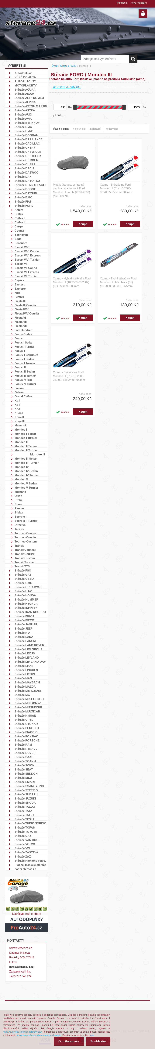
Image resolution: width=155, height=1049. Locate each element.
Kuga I (19, 412)
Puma (18, 504)
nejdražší (95, 128)
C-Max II (20, 222)
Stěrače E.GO (24, 197)
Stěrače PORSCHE (27, 740)
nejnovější (112, 128)
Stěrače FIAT (23, 201)
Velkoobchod (128, 86)
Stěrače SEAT (24, 769)
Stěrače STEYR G (26, 790)
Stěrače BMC (23, 126)
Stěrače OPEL (24, 719)
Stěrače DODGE (25, 189)
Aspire (19, 209)
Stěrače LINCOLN (26, 669)
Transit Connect (25, 549)
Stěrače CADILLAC (27, 143)
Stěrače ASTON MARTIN (31, 106)
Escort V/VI (22, 247)
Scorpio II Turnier (26, 520)
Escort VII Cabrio (26, 267)
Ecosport (21, 242)
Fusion (19, 387)
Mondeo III (37, 454)
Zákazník (41, 86)
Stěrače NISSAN (25, 715)
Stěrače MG (22, 694)
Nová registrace (139, 3)
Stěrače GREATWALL (29, 586)
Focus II (20, 350)
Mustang (20, 491)
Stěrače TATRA (25, 814)
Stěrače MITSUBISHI (28, 707)
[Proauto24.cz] (26, 916)
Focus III (20, 367)
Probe (18, 499)
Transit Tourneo (25, 562)
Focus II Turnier (25, 363)
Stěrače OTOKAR (26, 723)
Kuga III (20, 421)
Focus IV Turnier (25, 383)
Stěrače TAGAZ (25, 806)
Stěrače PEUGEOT (27, 727)
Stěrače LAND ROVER (29, 645)
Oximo (94, 86)
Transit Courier (24, 553)
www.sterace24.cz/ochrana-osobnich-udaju (39, 1035)
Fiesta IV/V (22, 309)
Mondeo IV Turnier (27, 475)
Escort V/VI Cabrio (27, 251)
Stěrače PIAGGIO (26, 732)
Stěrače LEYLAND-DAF (30, 661)
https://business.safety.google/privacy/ (22, 1032)
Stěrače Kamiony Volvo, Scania (30, 860)
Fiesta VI (20, 317)
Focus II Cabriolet (26, 354)
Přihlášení (122, 3)
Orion (18, 495)
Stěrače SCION (24, 765)
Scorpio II (21, 516)
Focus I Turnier (24, 346)
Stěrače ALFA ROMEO (29, 97)
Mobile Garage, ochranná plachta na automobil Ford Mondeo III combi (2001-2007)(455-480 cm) (71, 190)
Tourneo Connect (26, 533)
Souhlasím (98, 1041)
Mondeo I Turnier (26, 437)
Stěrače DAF (23, 176)
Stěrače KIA (22, 632)
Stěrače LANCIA (25, 640)
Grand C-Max (23, 396)
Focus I (19, 338)
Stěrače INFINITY (26, 607)
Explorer (20, 288)
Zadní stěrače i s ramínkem (25, 868)
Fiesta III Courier (25, 305)
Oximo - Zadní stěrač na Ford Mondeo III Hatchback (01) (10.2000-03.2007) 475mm (118, 282)
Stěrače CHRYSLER (28, 155)
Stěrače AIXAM (24, 93)
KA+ (17, 408)
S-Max (19, 512)
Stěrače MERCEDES (28, 690)
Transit (19, 545)
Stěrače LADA (24, 636)
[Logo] (31, 22)
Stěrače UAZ (23, 835)
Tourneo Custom (26, 541)
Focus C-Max (23, 334)
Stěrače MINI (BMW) (28, 703)
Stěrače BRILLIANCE (29, 139)
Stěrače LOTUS (25, 674)
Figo (17, 292)
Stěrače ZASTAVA (26, 852)
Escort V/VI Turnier (27, 259)
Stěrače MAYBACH (27, 682)
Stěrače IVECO (24, 620)
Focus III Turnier (25, 375)
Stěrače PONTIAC (26, 736)
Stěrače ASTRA (25, 110)
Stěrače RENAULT (27, 748)
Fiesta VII (21, 321)
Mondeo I (21, 429)
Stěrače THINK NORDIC (30, 823)
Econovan (21, 234)
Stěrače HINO (24, 591)
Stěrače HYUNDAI (26, 603)
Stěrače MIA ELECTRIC (30, 698)
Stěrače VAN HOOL (27, 839)
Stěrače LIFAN (24, 665)
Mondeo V (21, 479)
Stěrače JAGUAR (26, 624)
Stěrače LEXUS (25, 653)
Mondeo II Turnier (26, 450)
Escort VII (21, 263)
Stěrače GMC (23, 582)
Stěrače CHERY (25, 147)
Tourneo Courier (25, 537)
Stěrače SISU (23, 777)
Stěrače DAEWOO (27, 172)
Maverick (20, 425)
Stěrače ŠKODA (25, 802)
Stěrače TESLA (25, 819)
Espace (19, 280)
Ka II (17, 404)
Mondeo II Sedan (26, 446)
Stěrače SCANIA (25, 761)
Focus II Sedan (24, 358)
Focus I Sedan (24, 342)
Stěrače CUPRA (25, 164)
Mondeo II (21, 441)
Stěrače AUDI (23, 114)
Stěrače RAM (23, 744)
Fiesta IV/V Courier (27, 313)
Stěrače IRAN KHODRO (30, 611)
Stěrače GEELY (25, 578)
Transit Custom (25, 557)
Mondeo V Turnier (26, 487)
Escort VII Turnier (26, 276)
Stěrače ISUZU (24, 615)
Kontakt (81, 86)
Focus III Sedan (25, 371)
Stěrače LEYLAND (27, 657)
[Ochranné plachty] (26, 878)
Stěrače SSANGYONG (29, 785)
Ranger (19, 508)
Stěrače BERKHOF (27, 122)
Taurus (19, 528)
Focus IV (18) (23, 379)
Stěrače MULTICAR (27, 711)
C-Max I (20, 218)
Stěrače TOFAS (25, 827)
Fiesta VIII (21, 325)
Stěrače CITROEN (26, 159)
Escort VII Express (27, 271)
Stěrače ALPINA (25, 101)
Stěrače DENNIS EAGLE (31, 184)
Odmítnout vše (68, 1041)
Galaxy (19, 392)
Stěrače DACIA (24, 168)
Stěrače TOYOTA (26, 831)
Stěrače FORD (24, 205)
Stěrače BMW (24, 130)
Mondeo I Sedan (25, 433)
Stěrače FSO (23, 570)
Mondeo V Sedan (26, 483)
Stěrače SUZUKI (25, 798)
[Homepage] (29, 85)
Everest (20, 284)
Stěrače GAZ (23, 574)
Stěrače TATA (23, 810)
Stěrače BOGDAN (26, 135)
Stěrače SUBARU (26, 794)
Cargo (19, 226)
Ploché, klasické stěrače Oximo (30, 864)
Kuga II (19, 417)
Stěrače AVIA (23, 118)
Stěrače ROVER (25, 752)
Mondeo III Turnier (27, 462)
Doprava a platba (62, 86)
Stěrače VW (22, 848)
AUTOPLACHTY (25, 81)
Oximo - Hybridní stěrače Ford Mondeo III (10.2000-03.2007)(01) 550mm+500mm (72, 282)
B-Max (19, 213)
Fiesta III (20, 300)
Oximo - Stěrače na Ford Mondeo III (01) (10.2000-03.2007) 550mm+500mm (116, 188)
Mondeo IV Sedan (26, 470)
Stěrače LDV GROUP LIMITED (28, 649)
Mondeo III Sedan (26, 458)
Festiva (19, 296)
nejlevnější (79, 128)
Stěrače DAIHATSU (27, 180)
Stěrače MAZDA (25, 686)
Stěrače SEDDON (26, 773)
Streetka (20, 524)
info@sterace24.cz (21, 966)
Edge (18, 238)
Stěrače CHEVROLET (29, 151)
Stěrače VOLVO (25, 843)
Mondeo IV (22, 466)
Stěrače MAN (23, 678)
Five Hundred (23, 329)
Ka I (17, 400)
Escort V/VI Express (28, 255)
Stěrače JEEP (24, 628)
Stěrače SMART (25, 781)
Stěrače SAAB (24, 756)
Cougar (19, 230)
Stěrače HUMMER (26, 599)
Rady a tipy (109, 86)
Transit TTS (22, 566)
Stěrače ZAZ (23, 856)
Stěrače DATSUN (26, 193)
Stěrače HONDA (25, 595)
